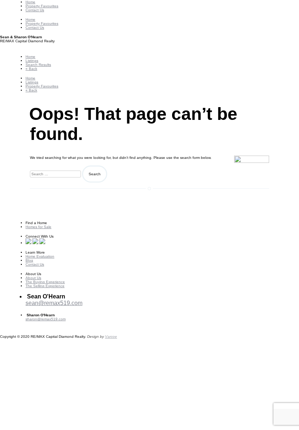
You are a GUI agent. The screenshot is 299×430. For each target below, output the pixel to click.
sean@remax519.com (54, 303)
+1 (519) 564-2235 (49, 309)
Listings (32, 61)
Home (30, 2)
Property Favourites (42, 6)
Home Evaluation (40, 256)
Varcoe (111, 337)
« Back (31, 69)
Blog (29, 260)
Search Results (38, 65)
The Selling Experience (45, 286)
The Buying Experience (45, 282)
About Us (33, 278)
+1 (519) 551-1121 (41, 323)
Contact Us (35, 10)
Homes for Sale (38, 227)
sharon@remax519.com (46, 319)
